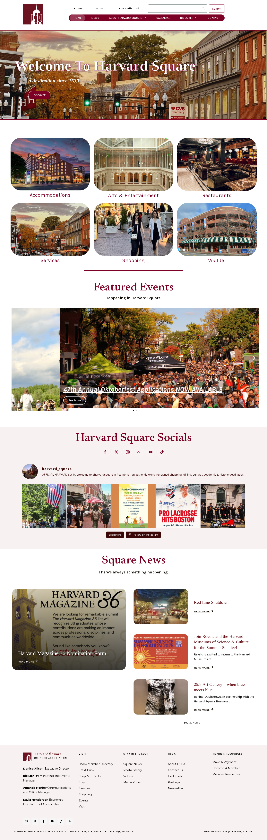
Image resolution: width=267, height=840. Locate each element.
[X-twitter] (116, 452)
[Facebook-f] (105, 452)
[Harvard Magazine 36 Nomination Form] (69, 629)
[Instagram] (26, 821)
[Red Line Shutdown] (161, 606)
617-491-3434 (212, 831)
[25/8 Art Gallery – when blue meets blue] (161, 697)
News (95, 18)
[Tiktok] (162, 452)
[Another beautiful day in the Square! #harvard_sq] (44, 506)
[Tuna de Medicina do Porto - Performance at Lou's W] (223, 506)
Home (77, 18)
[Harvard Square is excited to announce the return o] (178, 506)
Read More (26, 661)
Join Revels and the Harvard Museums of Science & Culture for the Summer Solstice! (221, 642)
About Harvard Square (125, 18)
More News (192, 723)
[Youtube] (150, 452)
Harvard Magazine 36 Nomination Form (62, 653)
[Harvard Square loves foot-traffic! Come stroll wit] (89, 506)
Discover (186, 18)
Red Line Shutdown (211, 602)
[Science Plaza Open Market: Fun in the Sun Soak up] (133, 506)
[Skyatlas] (139, 452)
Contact (214, 18)
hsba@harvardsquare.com (237, 831)
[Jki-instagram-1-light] (128, 452)
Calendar (163, 18)
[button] (15, 357)
